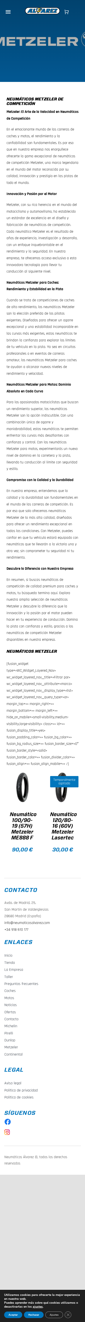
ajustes (38, 1307)
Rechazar (33, 1315)
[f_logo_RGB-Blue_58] (7, 1120)
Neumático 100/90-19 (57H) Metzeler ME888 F (23, 826)
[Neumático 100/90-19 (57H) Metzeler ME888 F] (22, 787)
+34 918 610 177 (16, 929)
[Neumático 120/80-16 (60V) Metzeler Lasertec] (62, 787)
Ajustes (54, 1315)
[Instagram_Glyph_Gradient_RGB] (7, 1131)
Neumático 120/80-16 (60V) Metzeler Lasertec (63, 826)
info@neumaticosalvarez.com (27, 922)
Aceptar (13, 1315)
